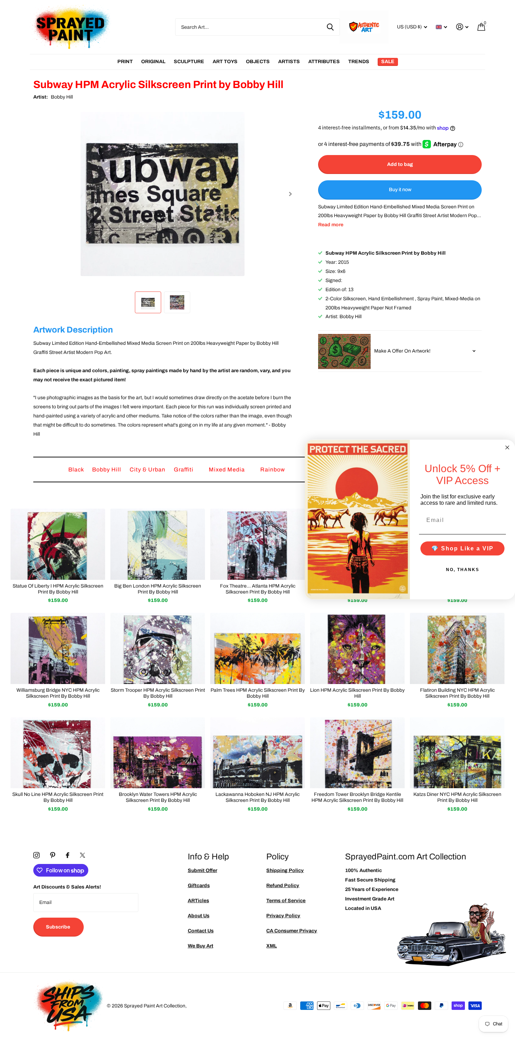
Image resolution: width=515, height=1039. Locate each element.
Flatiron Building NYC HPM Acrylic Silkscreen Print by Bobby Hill (457, 693)
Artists (289, 61)
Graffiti (184, 469)
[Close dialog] (507, 447)
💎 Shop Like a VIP (462, 548)
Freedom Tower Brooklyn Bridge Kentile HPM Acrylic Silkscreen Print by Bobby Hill (357, 797)
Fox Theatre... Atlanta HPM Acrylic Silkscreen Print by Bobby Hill (257, 589)
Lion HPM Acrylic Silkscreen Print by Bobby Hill (357, 693)
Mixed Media (227, 469)
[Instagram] (36, 855)
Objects (258, 61)
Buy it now (400, 190)
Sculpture (189, 61)
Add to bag (400, 164)
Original (153, 61)
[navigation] (148, 302)
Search (330, 27)
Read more (330, 225)
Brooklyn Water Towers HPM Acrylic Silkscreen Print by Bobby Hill (158, 797)
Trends (358, 61)
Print (125, 61)
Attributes (324, 61)
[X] (82, 855)
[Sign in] (462, 27)
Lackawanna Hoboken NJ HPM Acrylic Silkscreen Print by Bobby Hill (257, 797)
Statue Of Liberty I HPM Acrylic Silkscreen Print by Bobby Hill (58, 589)
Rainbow (273, 469)
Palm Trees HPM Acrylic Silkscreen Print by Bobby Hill (258, 693)
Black (76, 469)
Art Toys (225, 61)
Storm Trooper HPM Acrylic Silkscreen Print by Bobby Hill (158, 693)
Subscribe (58, 927)
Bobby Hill (62, 97)
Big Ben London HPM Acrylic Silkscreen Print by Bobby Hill (157, 589)
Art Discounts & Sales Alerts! (67, 887)
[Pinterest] (52, 855)
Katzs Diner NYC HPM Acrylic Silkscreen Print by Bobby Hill (457, 797)
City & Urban (148, 469)
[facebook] (67, 855)
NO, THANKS (462, 569)
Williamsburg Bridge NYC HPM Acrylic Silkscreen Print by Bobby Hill (57, 693)
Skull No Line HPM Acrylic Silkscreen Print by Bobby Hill (57, 797)
